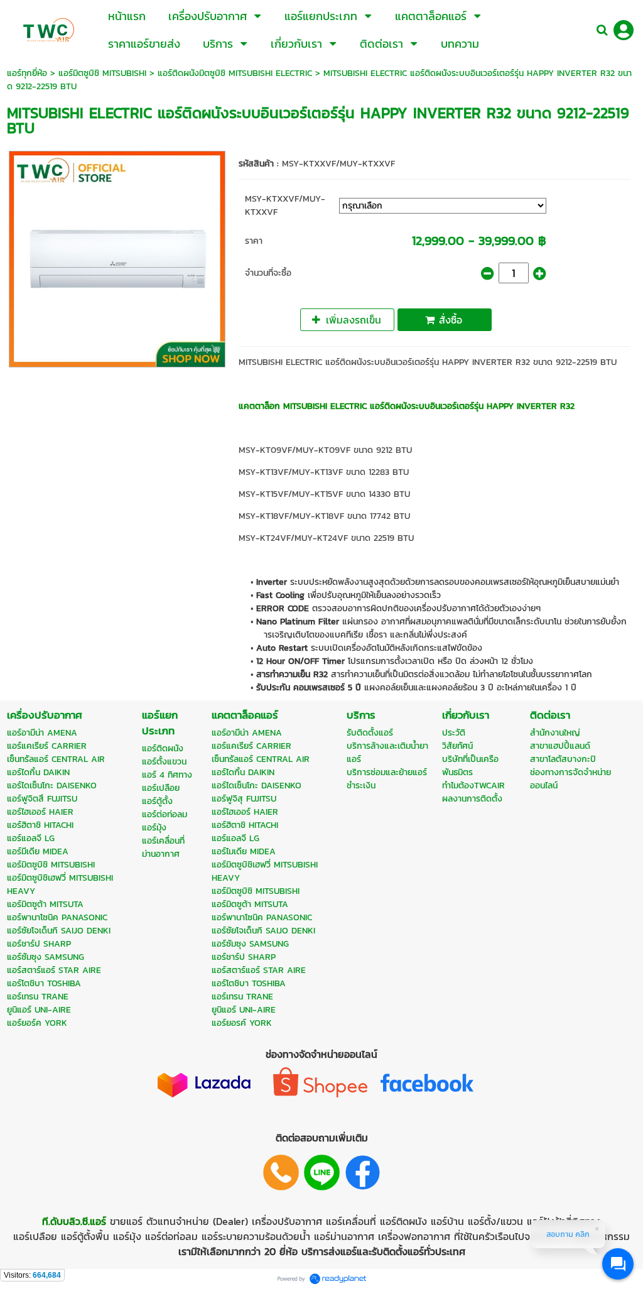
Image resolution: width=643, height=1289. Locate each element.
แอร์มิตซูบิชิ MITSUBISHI (102, 73)
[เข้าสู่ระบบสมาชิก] (623, 30)
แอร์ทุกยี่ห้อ (27, 73)
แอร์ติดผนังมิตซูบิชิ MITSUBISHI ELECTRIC (235, 73)
